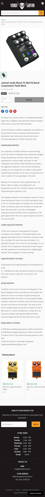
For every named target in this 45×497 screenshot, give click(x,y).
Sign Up (35, 424)
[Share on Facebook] (2, 111)
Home (3, 20)
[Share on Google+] (10, 111)
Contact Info (9, 490)
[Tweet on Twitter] (6, 111)
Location (17, 490)
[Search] (41, 12)
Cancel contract (35, 493)
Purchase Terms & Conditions (30, 490)
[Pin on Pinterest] (14, 111)
